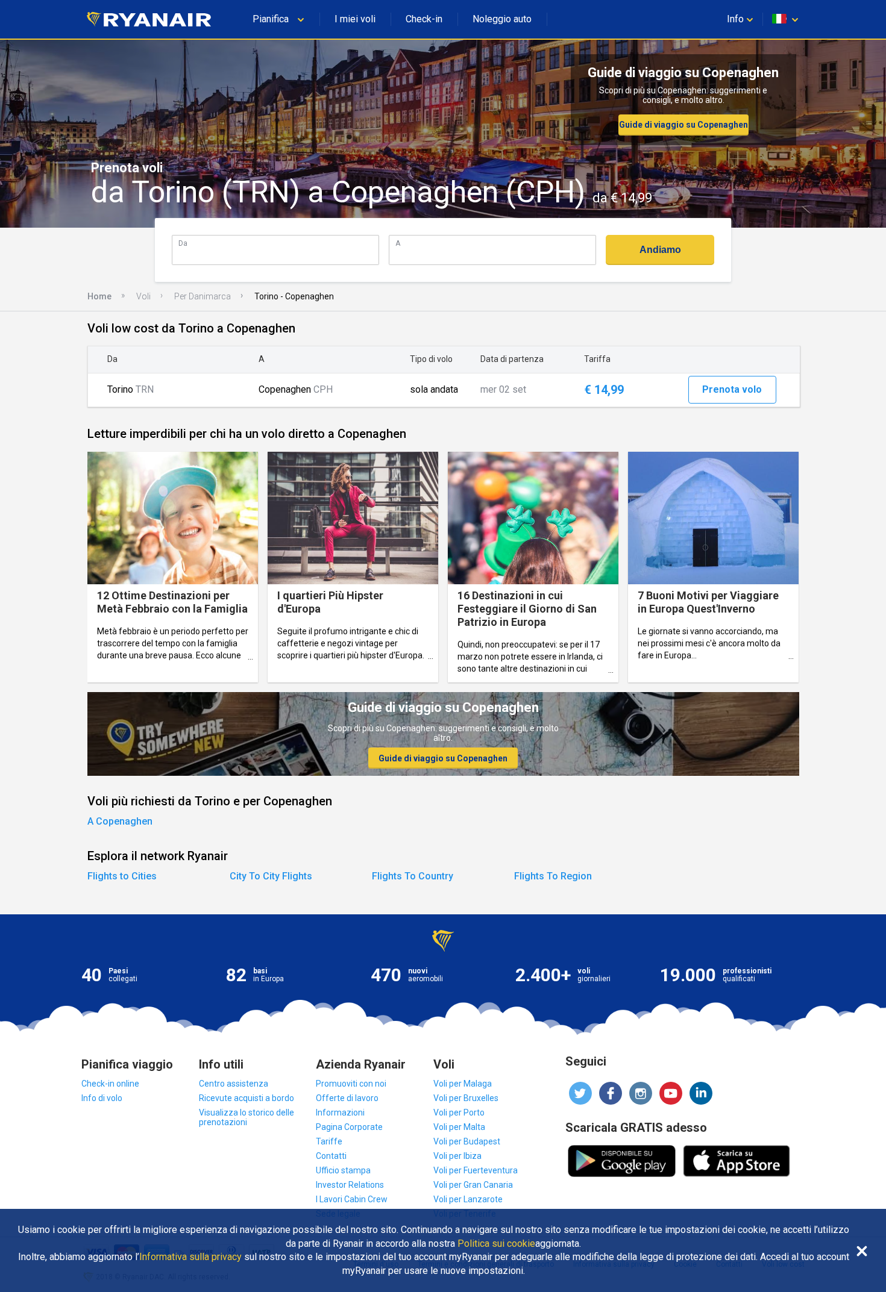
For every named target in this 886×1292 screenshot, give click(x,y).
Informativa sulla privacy (190, 1257)
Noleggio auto (502, 19)
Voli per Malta (459, 1127)
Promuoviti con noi (351, 1083)
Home (99, 296)
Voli (143, 296)
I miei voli (355, 19)
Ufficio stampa (343, 1170)
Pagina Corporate (349, 1127)
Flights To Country (412, 876)
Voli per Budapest (466, 1141)
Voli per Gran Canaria (473, 1185)
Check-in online (110, 1083)
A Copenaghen (119, 821)
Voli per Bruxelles (465, 1098)
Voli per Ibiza (457, 1156)
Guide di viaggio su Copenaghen (683, 125)
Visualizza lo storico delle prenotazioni (246, 1117)
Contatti (331, 1156)
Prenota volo (732, 389)
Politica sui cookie (496, 1243)
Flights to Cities (122, 876)
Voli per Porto (459, 1112)
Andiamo (660, 250)
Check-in (424, 19)
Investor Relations (350, 1185)
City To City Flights (271, 876)
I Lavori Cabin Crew (352, 1199)
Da (182, 243)
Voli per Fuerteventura (475, 1170)
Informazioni (340, 1112)
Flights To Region (553, 876)
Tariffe (329, 1141)
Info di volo (101, 1098)
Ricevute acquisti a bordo (246, 1098)
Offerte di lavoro (347, 1098)
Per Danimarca (202, 296)
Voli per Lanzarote (468, 1199)
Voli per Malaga (462, 1083)
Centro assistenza (233, 1083)
